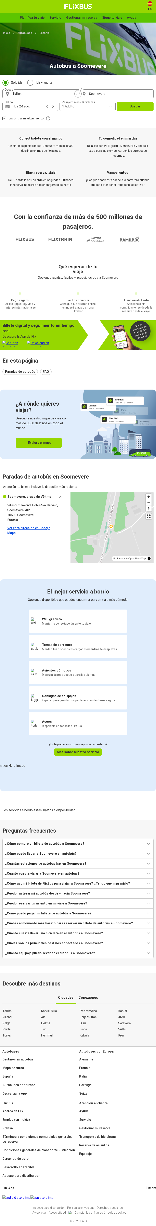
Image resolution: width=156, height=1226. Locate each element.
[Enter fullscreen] (149, 516)
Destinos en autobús (18, 1059)
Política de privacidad (80, 1207)
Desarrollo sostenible (18, 1167)
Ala (43, 1017)
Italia (83, 1076)
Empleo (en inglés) (16, 1120)
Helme (45, 1023)
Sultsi (122, 1029)
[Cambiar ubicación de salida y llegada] (78, 93)
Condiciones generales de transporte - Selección (38, 1150)
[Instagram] (147, 1198)
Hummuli (47, 1035)
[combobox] (43, 93)
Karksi (122, 1011)
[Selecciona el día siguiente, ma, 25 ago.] (53, 106)
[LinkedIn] (150, 1198)
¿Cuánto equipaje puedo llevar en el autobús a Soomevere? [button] (50, 953)
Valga (6, 1023)
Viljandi (7, 1017)
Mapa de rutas (13, 1068)
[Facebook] (146, 1198)
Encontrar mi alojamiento (26, 118)
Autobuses (24, 33)
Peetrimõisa (88, 1011)
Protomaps (119, 558)
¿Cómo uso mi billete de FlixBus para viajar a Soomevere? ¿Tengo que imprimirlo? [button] (67, 883)
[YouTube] (148, 1198)
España (7, 1076)
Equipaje (85, 1154)
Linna (83, 1029)
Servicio (85, 1120)
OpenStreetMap (137, 558)
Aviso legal (39, 1212)
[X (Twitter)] (151, 1198)
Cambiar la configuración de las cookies (100, 1212)
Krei (121, 1035)
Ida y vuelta (44, 82)
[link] (78, 424)
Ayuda (84, 1111)
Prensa (7, 1128)
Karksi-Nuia (49, 1011)
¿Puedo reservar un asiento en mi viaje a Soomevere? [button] (46, 903)
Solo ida (16, 82)
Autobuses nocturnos (19, 1085)
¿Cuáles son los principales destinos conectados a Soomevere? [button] (54, 943)
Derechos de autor (16, 1159)
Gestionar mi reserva (94, 1128)
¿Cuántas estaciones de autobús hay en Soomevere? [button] (45, 863)
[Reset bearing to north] (149, 508)
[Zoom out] (149, 503)
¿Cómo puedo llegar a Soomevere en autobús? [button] (41, 854)
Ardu (121, 1017)
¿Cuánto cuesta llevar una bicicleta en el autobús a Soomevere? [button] (54, 933)
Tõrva (6, 1035)
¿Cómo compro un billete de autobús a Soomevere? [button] (44, 844)
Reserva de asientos (94, 1145)
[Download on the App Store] (41, 1197)
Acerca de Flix (12, 1111)
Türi (43, 1029)
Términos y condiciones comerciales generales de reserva (37, 1139)
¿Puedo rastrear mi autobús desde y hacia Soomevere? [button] (47, 893)
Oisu (83, 1023)
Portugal (85, 1085)
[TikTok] (152, 1198)
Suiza (83, 1093)
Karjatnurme (88, 1017)
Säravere (124, 1023)
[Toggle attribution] (149, 558)
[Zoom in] (149, 497)
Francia (84, 1068)
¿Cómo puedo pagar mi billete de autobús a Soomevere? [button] (48, 913)
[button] (34, 497)
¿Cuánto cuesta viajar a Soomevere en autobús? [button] (42, 873)
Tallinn (7, 1011)
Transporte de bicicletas (97, 1137)
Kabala (84, 1035)
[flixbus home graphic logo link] (78, 6)
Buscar (135, 106)
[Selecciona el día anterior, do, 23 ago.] (47, 106)
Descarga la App (14, 1093)
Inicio (6, 33)
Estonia (44, 33)
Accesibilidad (57, 1212)
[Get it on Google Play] (16, 1197)
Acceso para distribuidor (21, 1176)
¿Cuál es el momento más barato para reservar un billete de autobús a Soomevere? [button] (69, 923)
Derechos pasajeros (110, 1207)
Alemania (86, 1059)
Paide (6, 1029)
